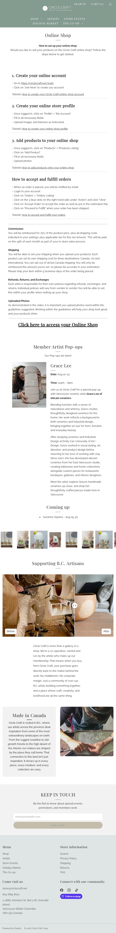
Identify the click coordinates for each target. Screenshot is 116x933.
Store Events (74, 19)
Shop (35, 19)
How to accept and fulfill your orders (43, 214)
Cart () (97, 4)
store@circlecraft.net (15, 888)
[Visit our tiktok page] (76, 890)
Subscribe (58, 825)
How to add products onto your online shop (48, 167)
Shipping (65, 863)
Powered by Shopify (12, 928)
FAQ (62, 872)
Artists (53, 19)
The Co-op (71, 23)
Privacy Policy (68, 858)
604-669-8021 (11, 894)
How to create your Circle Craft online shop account (53, 94)
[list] (58, 540)
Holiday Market (45, 23)
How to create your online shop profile (45, 128)
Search (80, 4)
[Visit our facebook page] (61, 890)
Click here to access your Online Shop (58, 324)
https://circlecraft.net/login (37, 83)
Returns (64, 867)
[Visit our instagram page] (69, 890)
